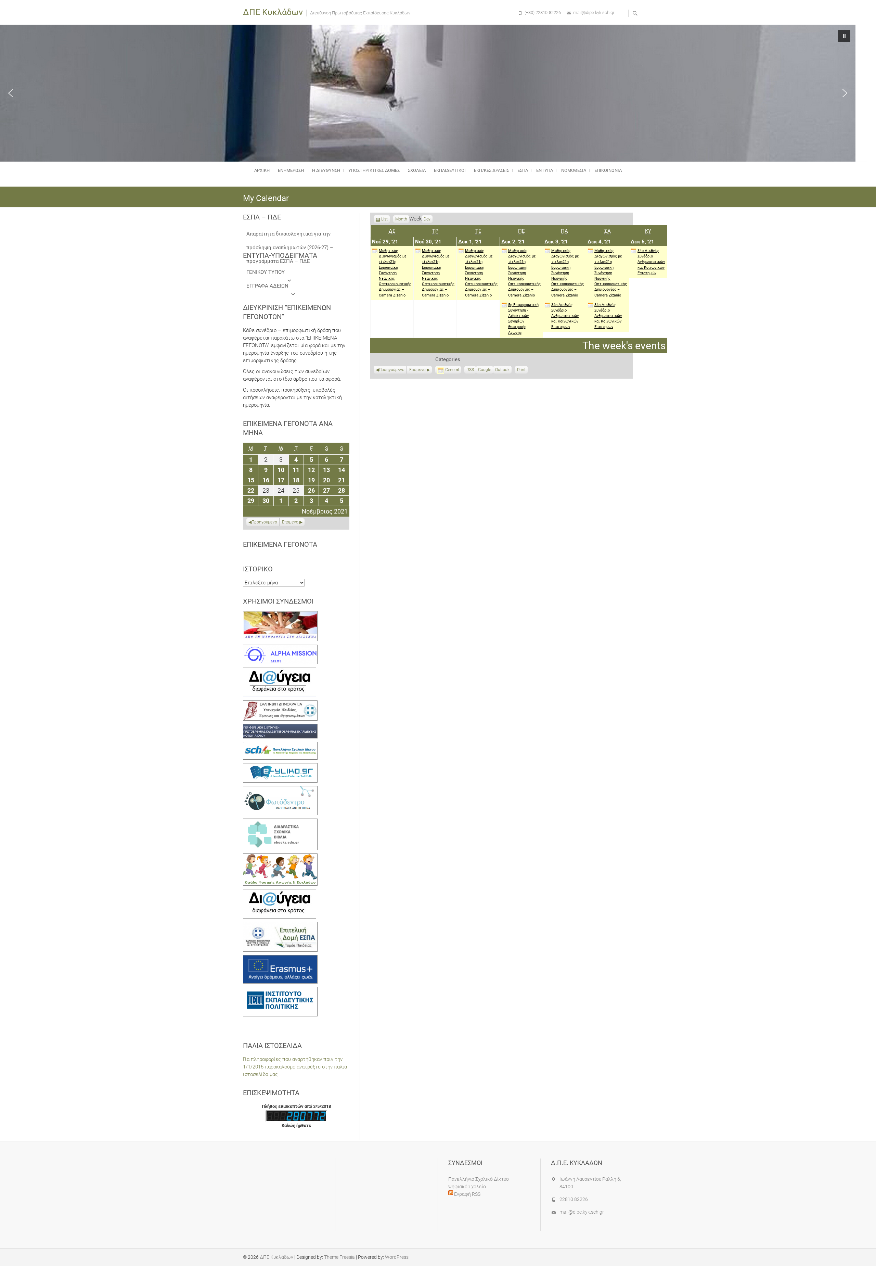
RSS (470, 369)
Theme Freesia (339, 1257)
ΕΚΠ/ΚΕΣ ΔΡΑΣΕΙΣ (491, 170)
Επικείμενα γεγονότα (280, 544)
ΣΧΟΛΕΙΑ (417, 170)
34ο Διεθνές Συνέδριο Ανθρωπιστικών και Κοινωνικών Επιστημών (565, 316)
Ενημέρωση (291, 170)
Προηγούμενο (391, 369)
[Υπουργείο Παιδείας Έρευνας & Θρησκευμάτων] (280, 704)
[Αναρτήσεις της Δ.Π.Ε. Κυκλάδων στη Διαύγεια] (279, 671)
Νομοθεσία (573, 170)
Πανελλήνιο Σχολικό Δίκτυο (478, 1179)
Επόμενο (417, 369)
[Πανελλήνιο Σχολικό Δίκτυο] (280, 746)
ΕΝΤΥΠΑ (544, 170)
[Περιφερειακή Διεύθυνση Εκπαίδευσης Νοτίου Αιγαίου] (280, 728)
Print (522, 370)
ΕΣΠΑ (522, 170)
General (452, 369)
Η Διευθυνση (326, 170)
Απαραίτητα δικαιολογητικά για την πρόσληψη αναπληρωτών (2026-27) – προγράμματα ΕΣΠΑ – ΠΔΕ (289, 236)
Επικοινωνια (608, 170)
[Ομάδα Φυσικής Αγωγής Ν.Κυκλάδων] (280, 857)
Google (484, 370)
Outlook (502, 370)
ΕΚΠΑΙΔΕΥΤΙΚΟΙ (450, 170)
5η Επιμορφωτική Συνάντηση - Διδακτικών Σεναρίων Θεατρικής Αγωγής (523, 319)
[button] (10, 93)
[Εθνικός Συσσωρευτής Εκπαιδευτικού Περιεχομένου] (280, 790)
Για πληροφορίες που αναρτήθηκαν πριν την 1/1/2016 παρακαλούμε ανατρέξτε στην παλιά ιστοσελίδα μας (295, 1066)
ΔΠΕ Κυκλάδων (273, 12)
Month (401, 219)
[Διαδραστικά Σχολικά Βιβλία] (280, 822)
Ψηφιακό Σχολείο (467, 1186)
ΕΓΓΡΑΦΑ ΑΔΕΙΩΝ (267, 286)
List (384, 220)
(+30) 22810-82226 (543, 12)
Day (427, 219)
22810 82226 (573, 1199)
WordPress (397, 1257)
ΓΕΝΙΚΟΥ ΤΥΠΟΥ (265, 272)
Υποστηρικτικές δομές (374, 170)
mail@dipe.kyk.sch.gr (593, 12)
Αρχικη (262, 170)
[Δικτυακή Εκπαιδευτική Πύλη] (280, 767)
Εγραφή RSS (466, 1194)
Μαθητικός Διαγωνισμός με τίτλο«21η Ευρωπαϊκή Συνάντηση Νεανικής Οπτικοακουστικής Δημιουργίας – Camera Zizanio (395, 273)
